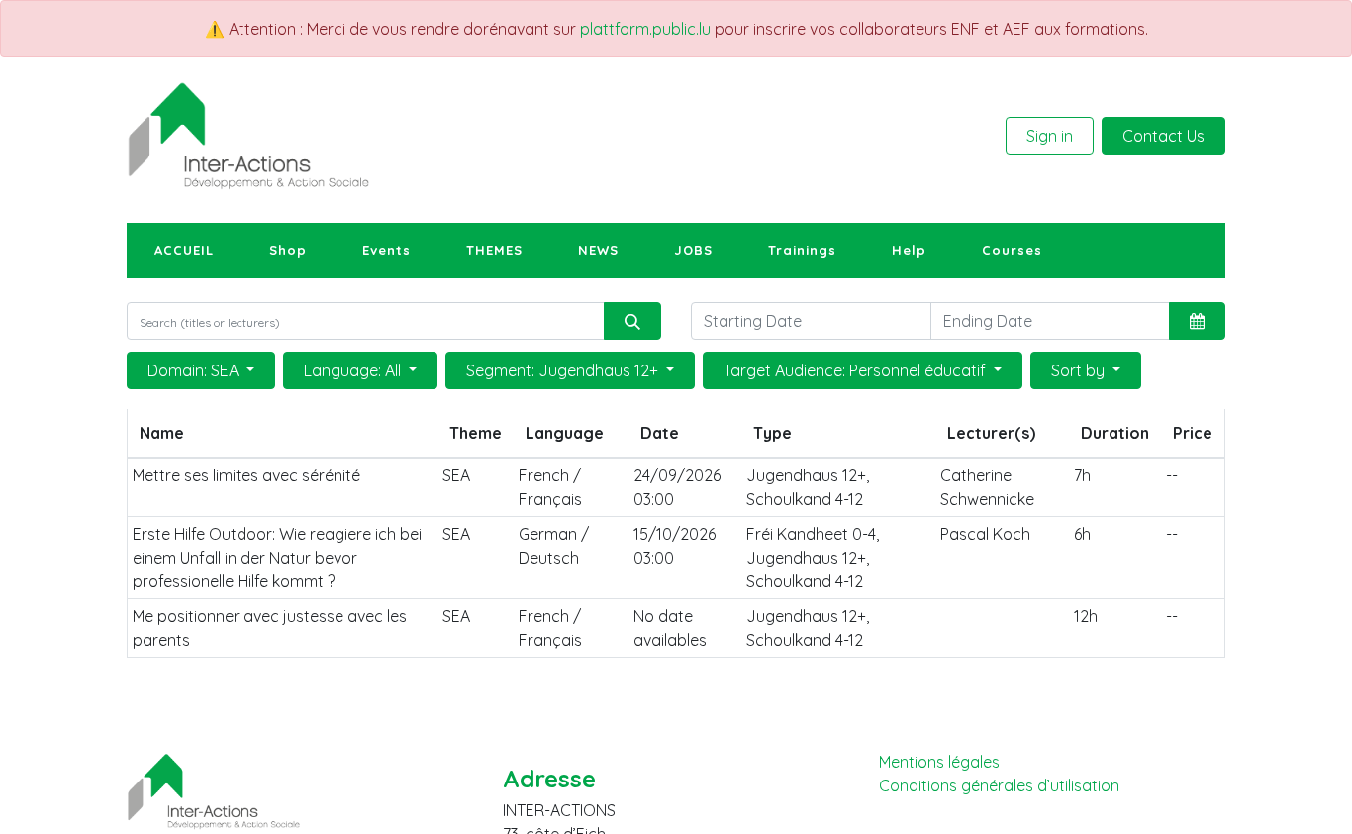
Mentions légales (939, 762)
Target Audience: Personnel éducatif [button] (857, 370)
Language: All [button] (354, 370)
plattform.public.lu (645, 29)
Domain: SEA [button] (194, 370)
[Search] (632, 321)
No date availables (670, 628)
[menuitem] (184, 250)
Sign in (1049, 136)
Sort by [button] (1080, 370)
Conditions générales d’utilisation (999, 786)
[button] (1197, 321)
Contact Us (1163, 136)
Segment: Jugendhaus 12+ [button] (564, 370)
